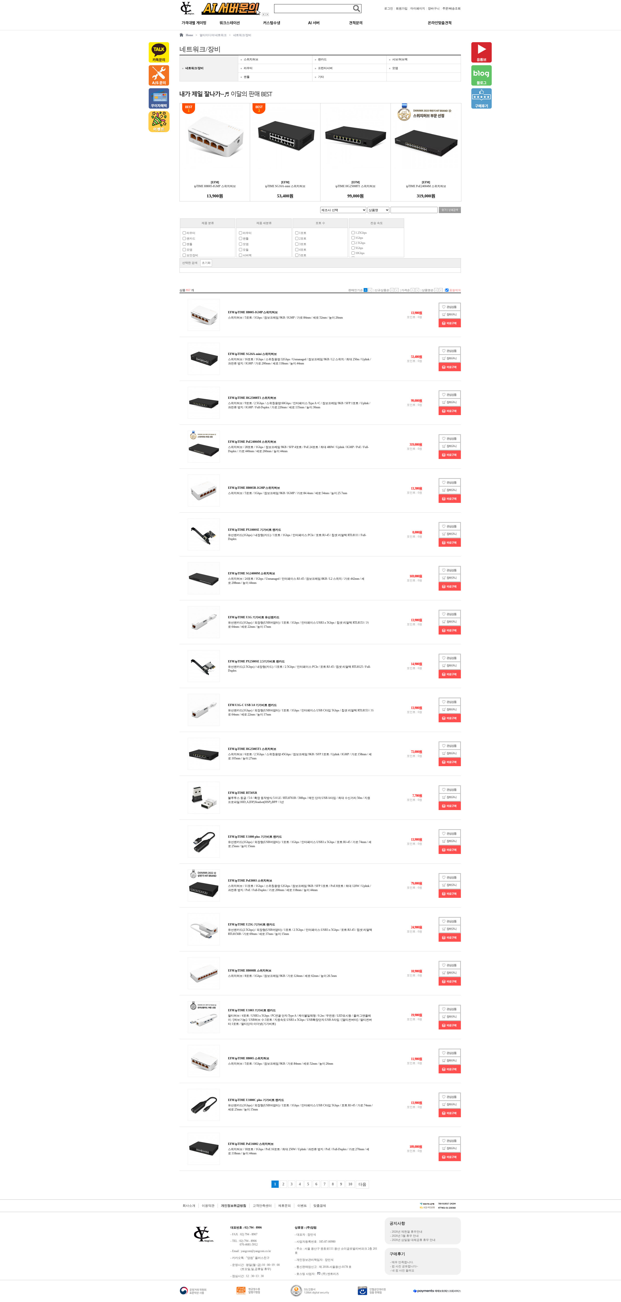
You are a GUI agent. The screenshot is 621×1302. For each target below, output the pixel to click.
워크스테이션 (230, 23)
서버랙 (247, 255)
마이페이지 (417, 8)
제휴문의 (284, 1205)
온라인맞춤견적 (440, 23)
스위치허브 (251, 59)
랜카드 (322, 59)
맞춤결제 (319, 1205)
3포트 (302, 244)
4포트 (302, 249)
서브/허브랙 (400, 59)
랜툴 (247, 77)
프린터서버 (325, 68)
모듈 (245, 249)
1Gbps (359, 238)
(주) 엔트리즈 (330, 1274)
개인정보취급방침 (233, 1205)
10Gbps (360, 253)
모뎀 (395, 68)
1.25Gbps (361, 232)
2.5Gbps (360, 243)
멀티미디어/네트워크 (213, 35)
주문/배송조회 (451, 8)
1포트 (302, 233)
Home (189, 35)
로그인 (388, 8)
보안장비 (192, 255)
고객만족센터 (262, 1205)
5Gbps (359, 248)
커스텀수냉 (271, 23)
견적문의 (356, 23)
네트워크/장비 (242, 35)
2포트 (302, 238)
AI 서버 (313, 23)
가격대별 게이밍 (194, 23)
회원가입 (402, 8)
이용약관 (208, 1205)
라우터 (248, 68)
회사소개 (189, 1205)
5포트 (302, 255)
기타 (321, 77)
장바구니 (434, 8)
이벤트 (302, 1205)
